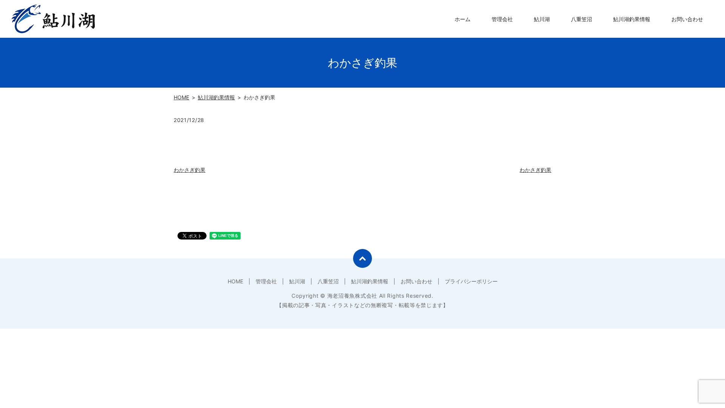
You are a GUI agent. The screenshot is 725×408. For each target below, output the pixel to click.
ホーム (462, 19)
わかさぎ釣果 (189, 170)
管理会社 (502, 19)
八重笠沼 (581, 19)
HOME (181, 97)
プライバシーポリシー (471, 281)
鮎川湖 (542, 19)
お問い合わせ (687, 19)
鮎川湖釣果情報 (631, 19)
